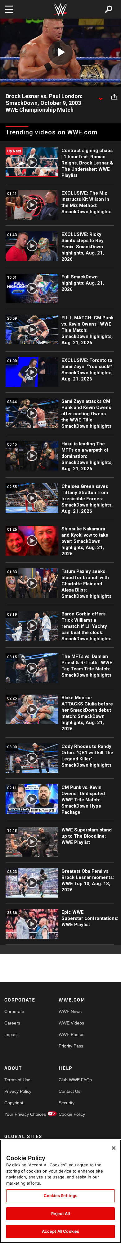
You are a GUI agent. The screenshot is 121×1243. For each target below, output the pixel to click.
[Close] (113, 1148)
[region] (60, 1191)
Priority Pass (71, 1045)
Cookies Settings (60, 1195)
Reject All (60, 1213)
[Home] (60, 9)
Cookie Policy (72, 1114)
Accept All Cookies (60, 1231)
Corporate (14, 1011)
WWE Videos (71, 1022)
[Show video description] (100, 96)
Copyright (13, 1102)
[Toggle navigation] (9, 9)
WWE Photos (71, 1034)
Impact (11, 1034)
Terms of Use (17, 1079)
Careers (12, 1022)
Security (66, 1102)
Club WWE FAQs (72, 1079)
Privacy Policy (17, 1091)
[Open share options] (114, 96)
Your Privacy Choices (18, 1114)
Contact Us (69, 1091)
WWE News (70, 1011)
